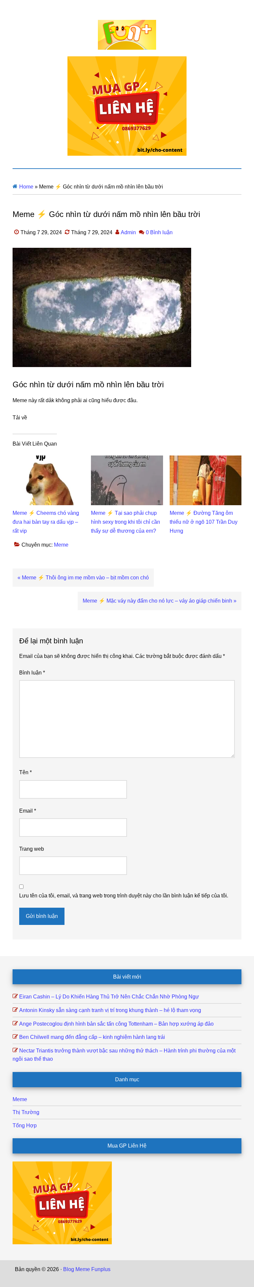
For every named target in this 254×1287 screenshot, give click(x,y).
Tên (25, 772)
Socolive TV (197, 1269)
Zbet (117, 1269)
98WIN (134, 1277)
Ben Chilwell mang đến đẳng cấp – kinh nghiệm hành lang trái (92, 1037)
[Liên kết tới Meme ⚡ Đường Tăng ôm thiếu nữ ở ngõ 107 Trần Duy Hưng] (205, 459)
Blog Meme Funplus (127, 35)
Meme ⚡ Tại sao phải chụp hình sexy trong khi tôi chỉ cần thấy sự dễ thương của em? (125, 522)
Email (27, 811)
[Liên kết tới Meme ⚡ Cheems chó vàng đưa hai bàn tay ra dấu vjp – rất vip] (48, 459)
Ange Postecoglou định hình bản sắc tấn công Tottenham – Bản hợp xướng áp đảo (116, 1024)
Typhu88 (103, 1277)
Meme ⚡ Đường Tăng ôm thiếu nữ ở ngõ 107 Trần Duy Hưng (203, 522)
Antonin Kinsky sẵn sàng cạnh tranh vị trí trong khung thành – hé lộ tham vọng (110, 1010)
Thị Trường (26, 1112)
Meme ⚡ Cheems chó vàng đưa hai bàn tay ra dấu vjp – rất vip (46, 522)
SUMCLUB (226, 1269)
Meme (61, 545)
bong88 (153, 1277)
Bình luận (32, 672)
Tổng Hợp (25, 1125)
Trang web (31, 849)
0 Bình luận (159, 232)
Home (26, 186)
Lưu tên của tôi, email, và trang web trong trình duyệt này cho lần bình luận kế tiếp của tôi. (123, 895)
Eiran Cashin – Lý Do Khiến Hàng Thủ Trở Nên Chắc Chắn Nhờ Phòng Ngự (109, 996)
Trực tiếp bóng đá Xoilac (152, 1269)
